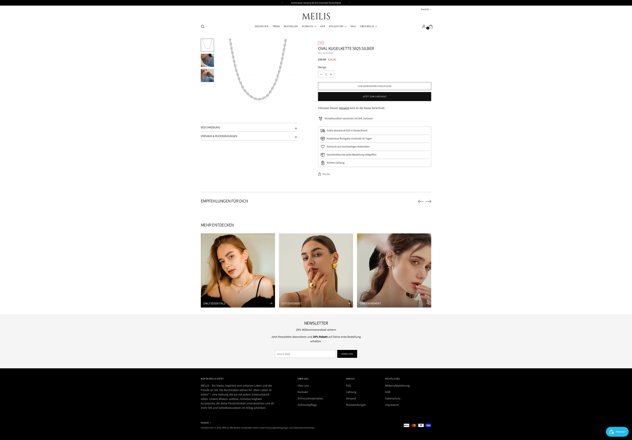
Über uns (303, 385)
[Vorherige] (282, 3)
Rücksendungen (356, 405)
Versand (344, 108)
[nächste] (349, 3)
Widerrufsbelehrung (397, 385)
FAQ (348, 385)
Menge (322, 67)
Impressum (392, 405)
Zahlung (351, 392)
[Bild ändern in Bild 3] (207, 75)
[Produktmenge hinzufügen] (321, 74)
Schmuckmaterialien (310, 398)
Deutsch (425, 9)
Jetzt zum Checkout (375, 96)
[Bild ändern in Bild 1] (207, 45)
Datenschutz (393, 398)
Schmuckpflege (307, 405)
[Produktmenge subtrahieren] (331, 74)
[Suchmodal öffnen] (202, 26)
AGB (387, 392)
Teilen (326, 174)
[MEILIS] (316, 16)
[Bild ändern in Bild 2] (207, 60)
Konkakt (303, 392)
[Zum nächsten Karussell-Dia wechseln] (428, 201)
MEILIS (225, 427)
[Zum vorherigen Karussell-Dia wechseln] (421, 201)
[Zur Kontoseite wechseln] (422, 26)
